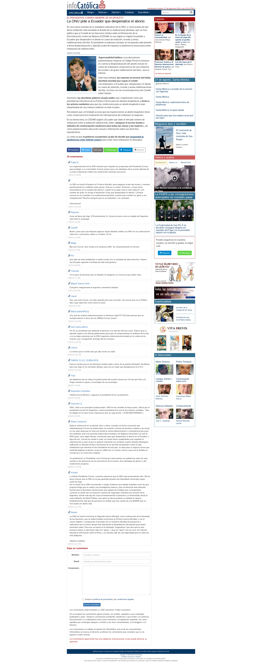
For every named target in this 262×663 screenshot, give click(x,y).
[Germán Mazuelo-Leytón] (185, 414)
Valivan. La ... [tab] (174, 162)
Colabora (129, 12)
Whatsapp (111, 150)
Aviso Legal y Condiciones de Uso (158, 651)
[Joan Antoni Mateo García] (185, 389)
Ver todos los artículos (163, 74)
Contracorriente (183, 406)
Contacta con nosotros (111, 651)
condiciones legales (125, 599)
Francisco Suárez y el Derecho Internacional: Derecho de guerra (164, 64)
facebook (131, 656)
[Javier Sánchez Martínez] (164, 389)
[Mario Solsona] (164, 369)
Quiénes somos (98, 651)
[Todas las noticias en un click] (174, 292)
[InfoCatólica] (86, 4)
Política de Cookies (140, 651)
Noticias (102, 12)
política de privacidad (103, 599)
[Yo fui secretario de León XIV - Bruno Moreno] (174, 273)
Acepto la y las (109, 599)
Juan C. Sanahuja (163, 421)
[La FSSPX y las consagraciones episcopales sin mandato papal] (175, 210)
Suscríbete (143, 12)
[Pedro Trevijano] (185, 369)
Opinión (115, 12)
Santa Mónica (162, 97)
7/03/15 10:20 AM (73, 53)
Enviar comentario (92, 604)
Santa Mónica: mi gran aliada (170, 110)
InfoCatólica (75, 13)
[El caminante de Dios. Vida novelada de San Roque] (164, 140)
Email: (77, 561)
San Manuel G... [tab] (161, 162)
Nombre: (76, 555)
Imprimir (140, 150)
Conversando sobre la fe (182, 380)
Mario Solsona (163, 362)
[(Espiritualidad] (164, 313)
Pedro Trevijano (183, 362)
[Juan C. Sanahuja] (164, 414)
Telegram (126, 150)
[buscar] (191, 12)
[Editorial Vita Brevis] (174, 338)
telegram (138, 656)
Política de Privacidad (126, 651)
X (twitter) (124, 656)
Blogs (90, 12)
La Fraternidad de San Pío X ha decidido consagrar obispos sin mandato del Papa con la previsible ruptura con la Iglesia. (173, 229)
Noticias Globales (164, 406)
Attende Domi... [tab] (186, 162)
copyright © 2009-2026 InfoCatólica (131, 654)
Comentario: (74, 568)
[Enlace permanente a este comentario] (69, 162)
